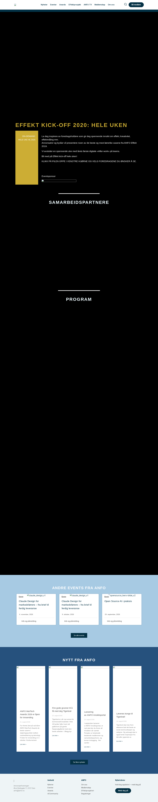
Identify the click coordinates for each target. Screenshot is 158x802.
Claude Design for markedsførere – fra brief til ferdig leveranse (34, 605)
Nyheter (44, 5)
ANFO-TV (88, 5)
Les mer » (23, 744)
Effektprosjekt (75, 5)
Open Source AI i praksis (118, 601)
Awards (62, 5)
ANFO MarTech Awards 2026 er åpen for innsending (30, 714)
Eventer (53, 5)
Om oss (111, 5)
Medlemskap (99, 5)
